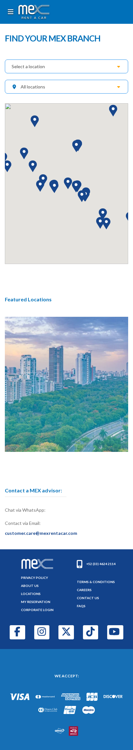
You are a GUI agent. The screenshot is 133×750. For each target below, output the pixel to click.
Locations (31, 594)
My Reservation (35, 602)
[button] (7, 166)
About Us (30, 586)
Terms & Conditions (96, 582)
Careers (84, 590)
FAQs (81, 606)
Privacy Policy (34, 578)
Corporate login (37, 610)
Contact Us (88, 598)
